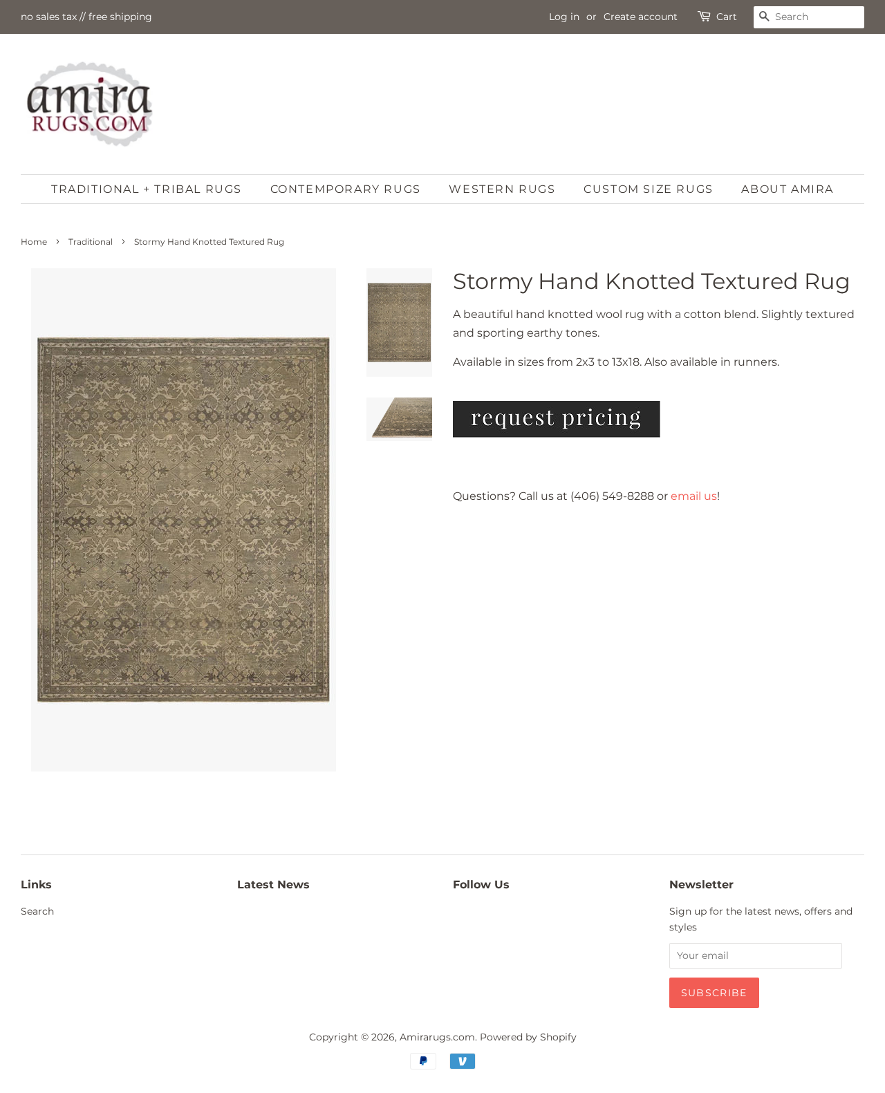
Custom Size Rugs (649, 189)
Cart (726, 16)
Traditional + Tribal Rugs (146, 189)
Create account (641, 16)
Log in (564, 16)
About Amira (787, 189)
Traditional (90, 241)
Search (37, 911)
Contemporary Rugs (345, 189)
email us (694, 496)
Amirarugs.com (437, 1037)
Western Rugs (502, 189)
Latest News (273, 884)
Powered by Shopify (528, 1037)
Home (34, 241)
